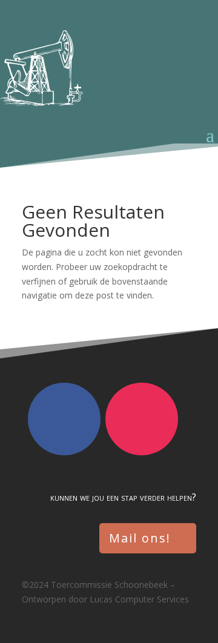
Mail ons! (140, 538)
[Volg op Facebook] (64, 419)
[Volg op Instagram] (141, 419)
